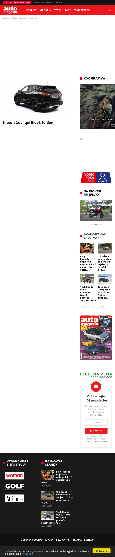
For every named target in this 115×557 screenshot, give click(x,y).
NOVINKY (31, 10)
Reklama (50, 2)
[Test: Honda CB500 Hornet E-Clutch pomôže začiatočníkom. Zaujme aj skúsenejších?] (47, 515)
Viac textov (82, 10)
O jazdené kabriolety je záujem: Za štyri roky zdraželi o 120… (57, 497)
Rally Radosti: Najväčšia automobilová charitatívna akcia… (56, 477)
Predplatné (39, 2)
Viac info (28, 553)
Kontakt (60, 2)
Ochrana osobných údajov (37, 539)
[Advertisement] (57, 42)
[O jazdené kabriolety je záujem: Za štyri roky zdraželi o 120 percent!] (47, 495)
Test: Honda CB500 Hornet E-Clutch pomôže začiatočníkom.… (56, 517)
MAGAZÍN (45, 10)
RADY (68, 10)
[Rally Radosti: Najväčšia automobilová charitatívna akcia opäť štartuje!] (47, 475)
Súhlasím (101, 551)
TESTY (57, 10)
